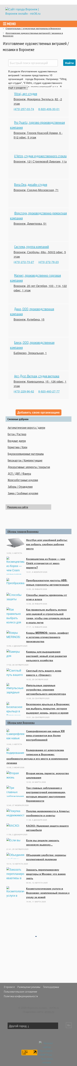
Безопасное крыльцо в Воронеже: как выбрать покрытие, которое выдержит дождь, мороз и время (48, 708)
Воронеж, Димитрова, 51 (30, 223)
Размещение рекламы (29, 987)
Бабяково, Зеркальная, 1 (30, 353)
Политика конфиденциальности (21, 996)
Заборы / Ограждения (20, 487)
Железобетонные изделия (23, 480)
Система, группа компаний (31, 246)
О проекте (9, 987)
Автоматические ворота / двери (26, 427)
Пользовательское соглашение (20, 991)
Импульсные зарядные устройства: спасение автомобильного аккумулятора (46, 689)
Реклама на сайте (17, 507)
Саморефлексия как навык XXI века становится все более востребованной (45, 735)
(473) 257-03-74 (24, 109)
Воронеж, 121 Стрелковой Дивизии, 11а (40, 161)
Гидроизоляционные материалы (26, 454)
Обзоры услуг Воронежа (21, 722)
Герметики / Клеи (17, 447)
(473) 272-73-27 (24, 262)
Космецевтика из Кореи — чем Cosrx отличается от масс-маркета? (45, 563)
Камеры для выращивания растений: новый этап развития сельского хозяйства (46, 656)
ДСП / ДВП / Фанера (19, 474)
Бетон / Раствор (17, 434)
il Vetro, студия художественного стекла (40, 156)
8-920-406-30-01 (49, 109)
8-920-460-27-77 (49, 391)
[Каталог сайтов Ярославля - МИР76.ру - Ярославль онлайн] (47, 1052)
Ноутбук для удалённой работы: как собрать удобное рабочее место (47, 544)
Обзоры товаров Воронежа (22, 531)
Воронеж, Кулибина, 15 (29, 319)
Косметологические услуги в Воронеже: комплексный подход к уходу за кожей (47, 893)
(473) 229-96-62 (24, 391)
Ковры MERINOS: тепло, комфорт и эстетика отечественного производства (47, 637)
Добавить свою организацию (38, 412)
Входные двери (17, 441)
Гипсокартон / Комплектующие (25, 460)
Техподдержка (51, 987)
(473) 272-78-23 (48, 262)
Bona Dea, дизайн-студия (30, 184)
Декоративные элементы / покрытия (29, 467)
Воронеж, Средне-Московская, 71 (36, 190)
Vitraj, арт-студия (25, 93)
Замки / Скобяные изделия (23, 493)
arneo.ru (49, 1011)
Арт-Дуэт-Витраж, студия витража (36, 376)
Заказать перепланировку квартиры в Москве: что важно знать (46, 874)
